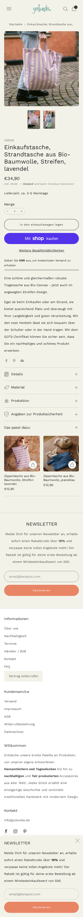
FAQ (7, 666)
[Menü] (9, 8)
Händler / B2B (15, 651)
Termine (10, 643)
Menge (9, 204)
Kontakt (10, 659)
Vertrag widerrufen (23, 676)
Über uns (11, 628)
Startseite (15, 24)
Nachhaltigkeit (15, 636)
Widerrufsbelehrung (19, 724)
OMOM (9, 140)
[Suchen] (65, 8)
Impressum (12, 709)
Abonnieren (41, 907)
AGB (7, 716)
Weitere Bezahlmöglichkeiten (41, 250)
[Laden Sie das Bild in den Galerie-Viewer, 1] (34, 119)
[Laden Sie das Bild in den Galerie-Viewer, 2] (49, 119)
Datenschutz (14, 732)
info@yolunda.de (17, 820)
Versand (28, 184)
